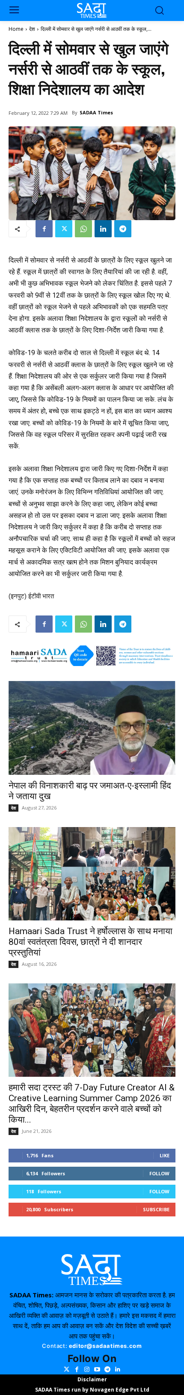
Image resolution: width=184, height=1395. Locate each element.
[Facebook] (44, 228)
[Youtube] (97, 1369)
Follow (159, 1173)
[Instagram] (87, 1369)
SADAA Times (96, 112)
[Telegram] (122, 228)
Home (16, 29)
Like (164, 1155)
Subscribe (156, 1209)
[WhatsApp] (83, 228)
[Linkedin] (103, 228)
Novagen (102, 1389)
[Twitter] (63, 228)
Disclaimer (92, 1379)
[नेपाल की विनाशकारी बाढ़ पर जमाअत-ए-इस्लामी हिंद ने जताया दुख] (92, 727)
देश (32, 29)
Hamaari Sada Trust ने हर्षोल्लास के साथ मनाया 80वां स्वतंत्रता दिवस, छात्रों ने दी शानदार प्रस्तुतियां (90, 942)
